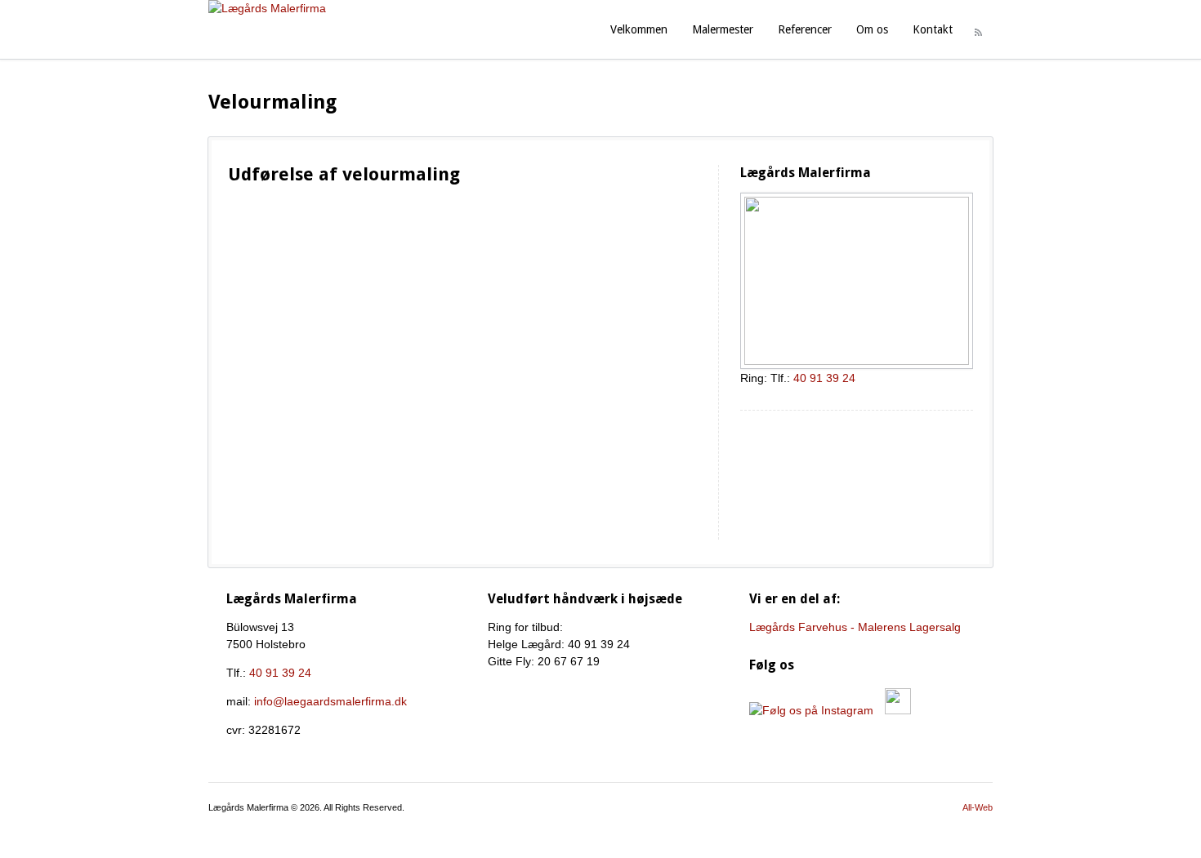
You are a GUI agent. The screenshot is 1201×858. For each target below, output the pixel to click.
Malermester (722, 29)
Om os (872, 29)
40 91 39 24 (824, 378)
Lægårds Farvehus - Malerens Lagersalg (855, 626)
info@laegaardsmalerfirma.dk (330, 701)
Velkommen (638, 29)
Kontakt (933, 29)
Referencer (805, 29)
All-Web (977, 807)
